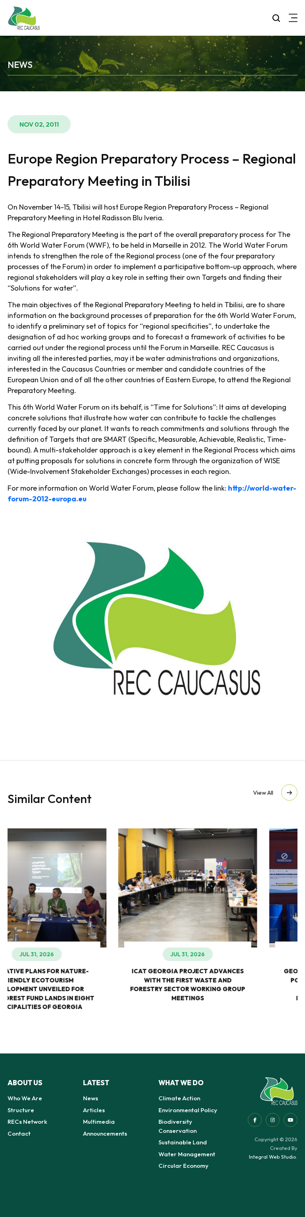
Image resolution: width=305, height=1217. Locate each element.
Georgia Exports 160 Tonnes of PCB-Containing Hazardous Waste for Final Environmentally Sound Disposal (228, 989)
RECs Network (27, 1121)
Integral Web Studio (272, 1156)
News (90, 1098)
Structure (21, 1110)
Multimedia (99, 1121)
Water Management (186, 1154)
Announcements (105, 1133)
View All (263, 792)
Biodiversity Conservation (177, 1126)
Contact (19, 1133)
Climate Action (179, 1098)
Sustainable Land (182, 1142)
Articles (94, 1110)
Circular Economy (183, 1165)
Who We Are (25, 1098)
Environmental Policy (187, 1110)
